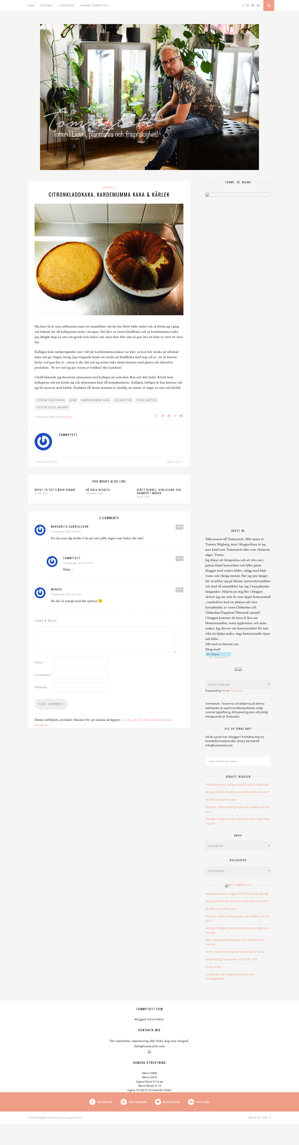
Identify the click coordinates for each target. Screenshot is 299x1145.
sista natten (147, 400)
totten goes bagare (52, 407)
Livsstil (109, 187)
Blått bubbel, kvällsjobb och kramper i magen (159, 491)
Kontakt (46, 5)
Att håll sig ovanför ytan (221, 800)
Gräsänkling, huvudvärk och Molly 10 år (231, 959)
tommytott (66, 417)
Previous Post (46, 462)
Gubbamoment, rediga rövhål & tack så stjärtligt (236, 784)
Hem (31, 5)
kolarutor (123, 400)
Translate (236, 691)
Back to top (258, 1117)
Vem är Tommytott (94, 5)
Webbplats (41, 687)
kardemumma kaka (95, 400)
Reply (179, 527)
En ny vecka (213, 967)
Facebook (67, 5)
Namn (39, 662)
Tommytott (242, 885)
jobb (73, 400)
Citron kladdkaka (50, 400)
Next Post (174, 462)
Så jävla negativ (98, 490)
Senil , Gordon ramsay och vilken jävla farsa (234, 952)
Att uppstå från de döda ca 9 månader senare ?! (237, 792)
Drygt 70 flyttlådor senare (55, 490)
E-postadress (43, 675)
